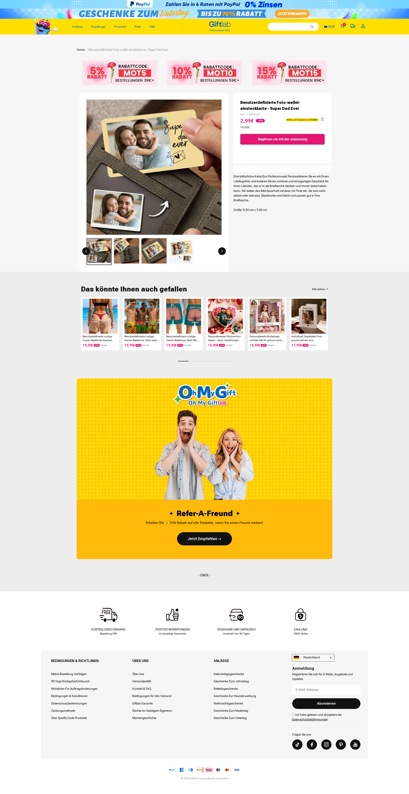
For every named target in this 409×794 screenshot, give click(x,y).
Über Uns (140, 661)
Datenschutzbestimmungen (69, 703)
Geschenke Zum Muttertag (231, 710)
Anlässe (221, 661)
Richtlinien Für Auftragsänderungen (74, 688)
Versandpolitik (141, 681)
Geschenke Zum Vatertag (230, 718)
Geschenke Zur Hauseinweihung (235, 696)
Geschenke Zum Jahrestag (231, 681)
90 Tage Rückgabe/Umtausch (70, 681)
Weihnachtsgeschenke (228, 703)
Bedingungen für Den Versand (151, 696)
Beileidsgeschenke (226, 688)
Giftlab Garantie (142, 703)
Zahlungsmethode (63, 710)
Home (81, 49)
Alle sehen (318, 289)
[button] (86, 251)
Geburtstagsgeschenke (229, 674)
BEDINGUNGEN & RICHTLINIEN (75, 661)
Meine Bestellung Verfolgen (68, 674)
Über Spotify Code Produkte (69, 718)
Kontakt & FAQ (141, 688)
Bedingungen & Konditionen (69, 696)
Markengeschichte (144, 718)
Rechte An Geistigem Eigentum (152, 710)
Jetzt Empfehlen (202, 538)
